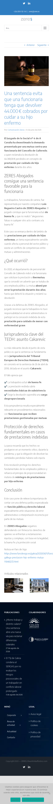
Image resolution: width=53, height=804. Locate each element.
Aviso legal (36, 714)
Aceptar (15, 800)
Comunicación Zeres (16, 130)
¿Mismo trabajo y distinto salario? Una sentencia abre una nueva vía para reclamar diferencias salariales (14, 632)
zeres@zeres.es (34, 11)
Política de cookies (36, 723)
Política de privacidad (36, 734)
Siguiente (41, 45)
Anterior (31, 45)
